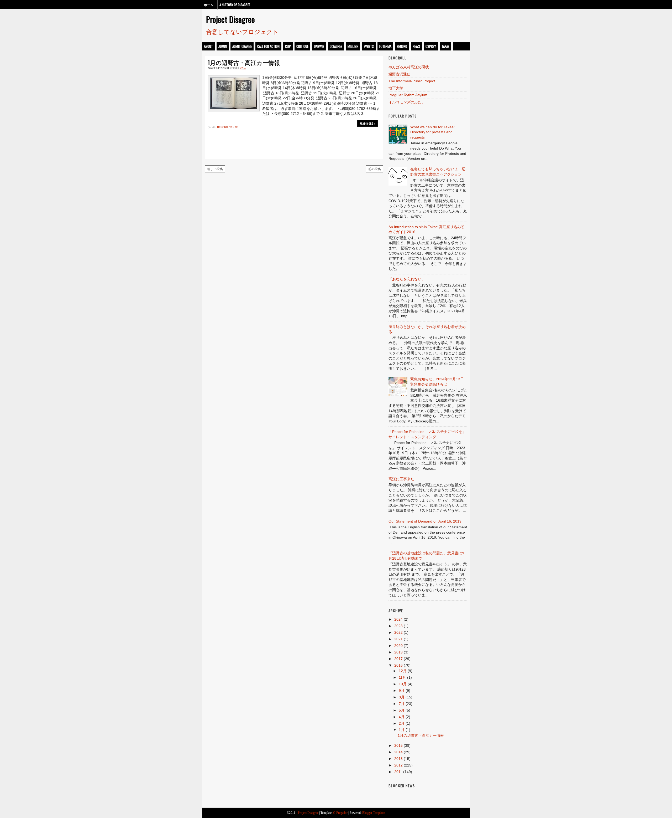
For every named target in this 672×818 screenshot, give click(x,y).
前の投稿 (374, 168)
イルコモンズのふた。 (406, 102)
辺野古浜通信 (399, 74)
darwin (319, 46)
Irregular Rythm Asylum (407, 95)
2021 (398, 639)
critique (302, 46)
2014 (398, 752)
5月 (402, 710)
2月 (402, 723)
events (369, 46)
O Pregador (340, 813)
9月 (402, 690)
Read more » (367, 123)
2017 (398, 659)
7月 (402, 704)
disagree (336, 46)
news (416, 46)
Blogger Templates (373, 813)
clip (288, 46)
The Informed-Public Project (411, 81)
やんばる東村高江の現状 (408, 67)
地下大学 (395, 88)
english (353, 46)
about (208, 46)
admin (222, 46)
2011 (398, 772)
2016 (398, 665)
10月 (403, 684)
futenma (385, 46)
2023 (398, 626)
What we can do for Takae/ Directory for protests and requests (432, 132)
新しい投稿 (215, 168)
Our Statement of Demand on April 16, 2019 (424, 521)
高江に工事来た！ (403, 479)
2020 (398, 645)
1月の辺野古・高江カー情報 (244, 62)
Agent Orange (242, 46)
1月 (402, 730)
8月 (402, 697)
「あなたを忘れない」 (406, 279)
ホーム (208, 4)
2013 (398, 758)
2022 (398, 632)
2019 (398, 652)
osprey (431, 46)
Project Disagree (230, 19)
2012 (398, 765)
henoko (402, 46)
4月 (402, 717)
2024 (398, 619)
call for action (268, 46)
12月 (403, 671)
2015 (398, 745)
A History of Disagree (234, 4)
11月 (402, 677)
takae (445, 46)
